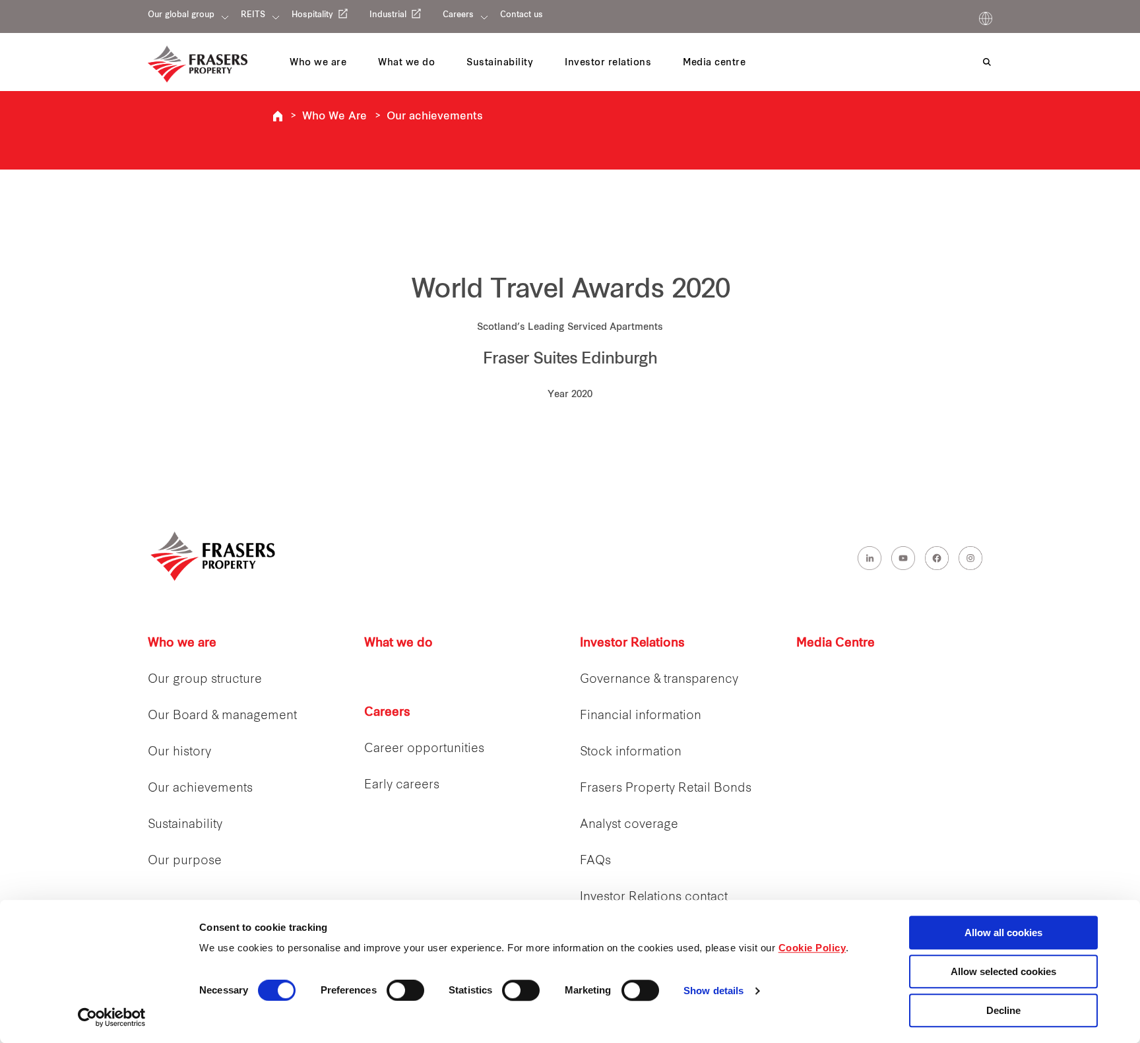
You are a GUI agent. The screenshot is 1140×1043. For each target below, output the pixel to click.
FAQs (595, 861)
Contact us (521, 15)
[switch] (405, 990)
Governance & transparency (659, 680)
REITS (253, 15)
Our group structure (205, 680)
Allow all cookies (1003, 932)
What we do (398, 643)
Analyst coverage (629, 825)
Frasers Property (277, 116)
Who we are (182, 643)
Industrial (387, 15)
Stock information (630, 752)
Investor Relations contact (654, 897)
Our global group (181, 15)
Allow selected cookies (1003, 971)
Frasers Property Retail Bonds (665, 788)
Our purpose (185, 861)
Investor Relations (632, 643)
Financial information (640, 716)
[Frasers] (197, 64)
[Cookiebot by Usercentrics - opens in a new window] (112, 1017)
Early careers (401, 785)
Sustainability (185, 825)
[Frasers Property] (214, 556)
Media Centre (835, 643)
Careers (458, 15)
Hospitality (312, 15)
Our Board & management (222, 716)
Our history (179, 752)
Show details (713, 991)
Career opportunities (424, 749)
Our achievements (435, 116)
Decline (1003, 1010)
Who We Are (334, 116)
